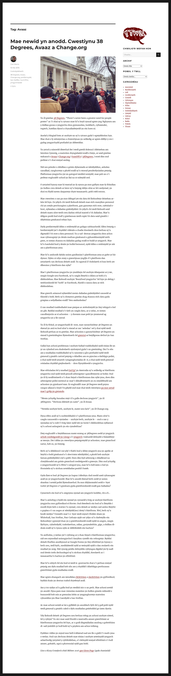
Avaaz (54, 156)
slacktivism (94, 577)
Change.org (64, 156)
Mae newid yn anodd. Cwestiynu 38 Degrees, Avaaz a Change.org (56, 44)
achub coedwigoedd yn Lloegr (55, 437)
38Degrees (88, 156)
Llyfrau (128, 116)
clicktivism (80, 577)
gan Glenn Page (86, 650)
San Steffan (15, 80)
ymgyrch (78, 437)
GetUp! (72, 370)
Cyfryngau (129, 100)
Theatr (127, 127)
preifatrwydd (26, 77)
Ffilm (127, 105)
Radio (127, 121)
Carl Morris (14, 64)
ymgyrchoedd (16, 83)
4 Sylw (13, 86)
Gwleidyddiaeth (17, 71)
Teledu (127, 124)
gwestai (82, 335)
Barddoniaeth (130, 90)
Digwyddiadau (130, 103)
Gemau (128, 108)
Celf (126, 92)
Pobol (127, 119)
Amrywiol (129, 87)
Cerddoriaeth (130, 95)
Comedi (128, 98)
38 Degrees (59, 118)
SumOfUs (76, 156)
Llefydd (128, 113)
